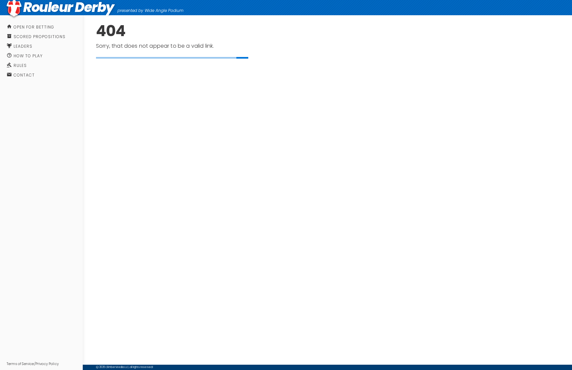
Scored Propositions (40, 36)
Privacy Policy (47, 363)
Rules (20, 65)
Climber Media (115, 367)
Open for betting (34, 27)
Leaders (23, 46)
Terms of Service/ (21, 363)
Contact (24, 75)
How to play (28, 56)
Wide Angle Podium (164, 10)
